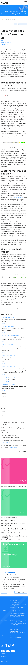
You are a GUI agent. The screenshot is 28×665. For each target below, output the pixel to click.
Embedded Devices (15, 601)
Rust (26, 620)
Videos (11, 637)
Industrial (12, 605)
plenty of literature (18, 197)
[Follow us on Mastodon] (9, 651)
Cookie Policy (4, 659)
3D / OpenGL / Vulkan (20, 623)
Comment (3, 393)
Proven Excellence (14, 629)
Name (2, 408)
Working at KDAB (14, 632)
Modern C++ (19, 620)
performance (21, 24)
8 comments (5, 40)
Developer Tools (14, 624)
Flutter (11, 623)
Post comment (22, 451)
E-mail (2, 415)
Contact (3, 653)
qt (26, 24)
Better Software (14, 631)
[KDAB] (5, 2)
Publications (23, 636)
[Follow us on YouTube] (14, 651)
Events (16, 636)
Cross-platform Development (17, 613)
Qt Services (13, 615)
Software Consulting (15, 610)
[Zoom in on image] (14, 142)
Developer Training (15, 617)
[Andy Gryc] (14, 471)
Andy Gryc (4, 42)
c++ (16, 24)
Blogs (11, 636)
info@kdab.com (6, 442)
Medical (24, 604)
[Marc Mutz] (14, 502)
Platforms (21, 621)
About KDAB (13, 628)
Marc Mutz (9, 42)
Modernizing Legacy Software (17, 607)
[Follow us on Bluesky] (2, 651)
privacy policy (13, 447)
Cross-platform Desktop (16, 602)
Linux (15, 621)
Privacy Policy (4, 661)
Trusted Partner (22, 628)
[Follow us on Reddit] (12, 651)
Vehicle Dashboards (15, 604)
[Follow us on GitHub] (4, 651)
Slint (11, 621)
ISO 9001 (22, 632)
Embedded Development (16, 612)
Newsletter (18, 637)
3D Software (21, 615)
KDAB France (4, 656)
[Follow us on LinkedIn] (7, 651)
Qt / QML (12, 620)
